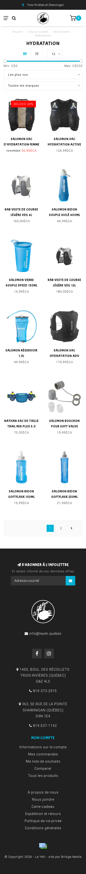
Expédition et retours (43, 814)
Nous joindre (43, 799)
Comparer (43, 768)
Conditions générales (43, 828)
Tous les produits (43, 776)
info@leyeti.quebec (45, 633)
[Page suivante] (71, 528)
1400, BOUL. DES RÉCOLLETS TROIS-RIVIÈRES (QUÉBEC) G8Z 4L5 (45, 675)
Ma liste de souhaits (43, 761)
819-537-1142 (45, 726)
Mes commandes (43, 754)
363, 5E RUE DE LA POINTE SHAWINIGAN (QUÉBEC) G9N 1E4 (44, 710)
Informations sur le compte (43, 747)
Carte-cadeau (43, 807)
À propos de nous (43, 792)
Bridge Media (71, 857)
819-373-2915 (45, 691)
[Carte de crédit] (43, 845)
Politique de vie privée (43, 821)
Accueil (18, 31)
